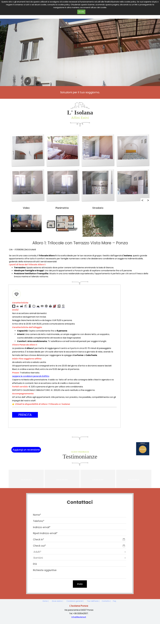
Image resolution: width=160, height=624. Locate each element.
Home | (46, 601)
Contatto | (106, 601)
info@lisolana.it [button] (79, 617)
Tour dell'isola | (93, 601)
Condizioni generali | (75, 601)
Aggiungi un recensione (26, 449)
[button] (27, 150)
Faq (114, 601)
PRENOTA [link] (25, 415)
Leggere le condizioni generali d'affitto (30, 376)
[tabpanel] (80, 92)
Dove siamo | (57, 601)
